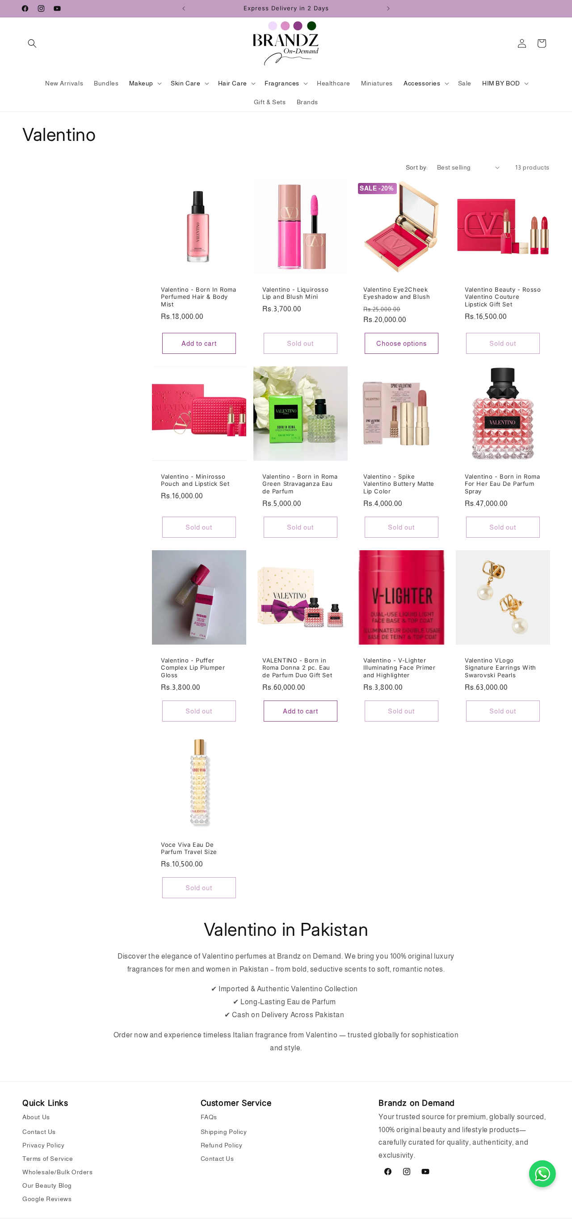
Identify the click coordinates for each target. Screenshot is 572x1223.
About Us (36, 1117)
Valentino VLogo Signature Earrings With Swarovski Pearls (500, 668)
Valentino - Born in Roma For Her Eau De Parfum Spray (502, 484)
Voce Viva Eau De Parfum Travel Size (189, 848)
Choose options (401, 343)
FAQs (209, 1117)
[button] (32, 43)
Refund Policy (222, 1145)
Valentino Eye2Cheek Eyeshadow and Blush (396, 292)
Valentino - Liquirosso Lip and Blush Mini (295, 292)
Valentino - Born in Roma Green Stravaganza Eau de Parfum (299, 484)
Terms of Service (47, 1158)
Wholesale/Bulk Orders (57, 1172)
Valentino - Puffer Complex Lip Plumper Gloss (193, 668)
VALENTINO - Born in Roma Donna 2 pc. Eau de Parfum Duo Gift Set (297, 668)
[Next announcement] (388, 8)
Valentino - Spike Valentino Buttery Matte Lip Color (398, 484)
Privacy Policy (43, 1145)
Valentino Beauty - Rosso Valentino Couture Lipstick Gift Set (503, 296)
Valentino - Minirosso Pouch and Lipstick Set (195, 480)
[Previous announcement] (183, 8)
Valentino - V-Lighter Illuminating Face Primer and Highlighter (399, 668)
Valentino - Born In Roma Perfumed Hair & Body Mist (198, 296)
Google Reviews (47, 1198)
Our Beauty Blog (47, 1185)
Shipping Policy (224, 1131)
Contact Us (39, 1131)
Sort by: (417, 167)
